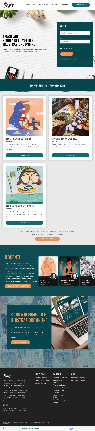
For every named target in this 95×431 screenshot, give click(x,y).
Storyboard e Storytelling (57, 381)
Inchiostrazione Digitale (58, 396)
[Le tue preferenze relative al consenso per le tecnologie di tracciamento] (3, 428)
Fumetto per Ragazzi (60, 400)
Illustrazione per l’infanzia (58, 391)
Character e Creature (60, 388)
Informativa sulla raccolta (31, 429)
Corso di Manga (40, 383)
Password (63, 38)
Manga (55, 403)
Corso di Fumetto (41, 377)
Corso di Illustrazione (42, 380)
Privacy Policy (14, 410)
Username (64, 30)
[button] (81, 5)
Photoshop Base (59, 385)
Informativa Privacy (78, 377)
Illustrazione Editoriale (60, 377)
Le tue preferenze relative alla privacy (55, 429)
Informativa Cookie (78, 380)
